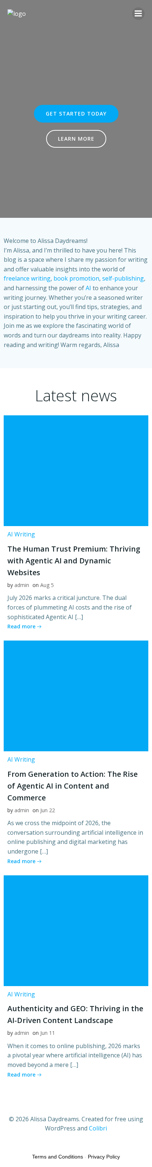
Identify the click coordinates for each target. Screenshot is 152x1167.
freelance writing (27, 278)
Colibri (98, 1128)
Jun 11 (47, 1032)
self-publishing (123, 278)
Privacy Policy (104, 1157)
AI (88, 288)
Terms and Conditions (57, 1157)
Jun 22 (47, 810)
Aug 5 (47, 584)
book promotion (76, 278)
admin (21, 584)
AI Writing (21, 534)
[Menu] (138, 13)
